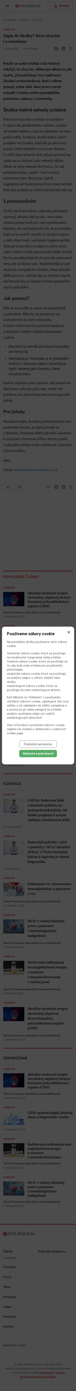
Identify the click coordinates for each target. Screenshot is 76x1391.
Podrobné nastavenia (38, 744)
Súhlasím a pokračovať (38, 753)
